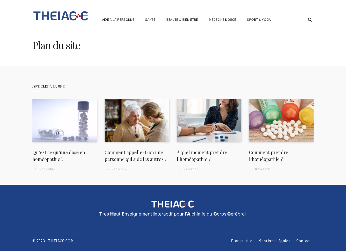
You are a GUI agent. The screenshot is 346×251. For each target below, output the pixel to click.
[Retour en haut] (341, 246)
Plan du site (241, 240)
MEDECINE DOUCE (222, 19)
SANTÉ (150, 19)
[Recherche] (310, 19)
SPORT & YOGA (259, 19)
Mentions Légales (274, 240)
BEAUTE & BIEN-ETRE (182, 19)
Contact (303, 240)
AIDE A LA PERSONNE (118, 19)
